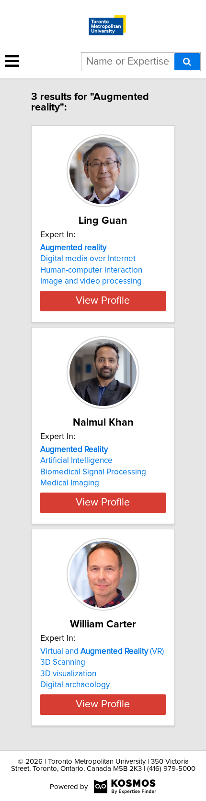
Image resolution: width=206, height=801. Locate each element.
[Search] (187, 61)
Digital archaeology (75, 684)
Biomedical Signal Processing (93, 472)
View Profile (103, 301)
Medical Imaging (69, 483)
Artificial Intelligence (76, 460)
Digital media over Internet (88, 258)
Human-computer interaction (91, 270)
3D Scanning (62, 662)
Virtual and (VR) (102, 651)
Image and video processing (91, 281)
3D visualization (68, 673)
